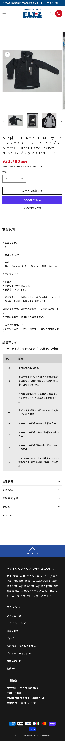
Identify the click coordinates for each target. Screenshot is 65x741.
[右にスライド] (61, 121)
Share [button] (10, 515)
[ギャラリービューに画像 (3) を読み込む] (49, 120)
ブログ (10, 638)
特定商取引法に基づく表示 (21, 646)
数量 (4, 172)
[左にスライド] (3, 121)
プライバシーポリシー (19, 653)
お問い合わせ (14, 661)
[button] (4, 13)
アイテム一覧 (14, 615)
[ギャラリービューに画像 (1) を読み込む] (15, 120)
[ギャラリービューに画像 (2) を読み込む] (32, 120)
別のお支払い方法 (32, 207)
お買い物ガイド (15, 630)
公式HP (11, 668)
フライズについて (16, 623)
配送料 (13, 166)
